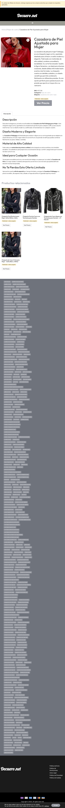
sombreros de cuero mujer (22, 306)
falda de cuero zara (25, 489)
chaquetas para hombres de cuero (10, 562)
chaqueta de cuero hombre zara (9, 644)
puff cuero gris (16, 374)
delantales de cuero (16, 494)
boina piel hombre (7, 737)
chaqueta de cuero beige (8, 652)
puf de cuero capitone (27, 379)
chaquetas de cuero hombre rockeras (10, 594)
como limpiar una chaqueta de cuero (22, 517)
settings (47, 806)
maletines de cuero (7, 444)
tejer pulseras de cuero (8, 301)
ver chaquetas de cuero (25, 289)
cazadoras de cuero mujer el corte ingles (11, 672)
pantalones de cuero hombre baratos (10, 399)
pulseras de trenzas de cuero (9, 356)
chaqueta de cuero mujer (21, 639)
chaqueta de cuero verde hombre (20, 624)
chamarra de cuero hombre (9, 662)
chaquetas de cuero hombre (24, 599)
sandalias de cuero (20, 341)
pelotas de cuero (23, 391)
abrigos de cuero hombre (8, 750)
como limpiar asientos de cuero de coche (11, 532)
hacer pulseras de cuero (15, 479)
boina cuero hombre (18, 742)
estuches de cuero (7, 494)
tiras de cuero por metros (8, 299)
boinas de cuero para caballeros (22, 732)
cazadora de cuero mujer (8, 687)
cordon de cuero (21, 507)
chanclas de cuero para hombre (9, 654)
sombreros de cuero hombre (9, 309)
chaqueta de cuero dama (8, 649)
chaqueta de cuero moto (22, 642)
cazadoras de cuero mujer (24, 672)
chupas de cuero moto (8, 552)
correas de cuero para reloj (9, 499)
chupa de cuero (7, 557)
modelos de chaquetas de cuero (9, 429)
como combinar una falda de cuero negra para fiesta (13, 534)
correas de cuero (18, 499)
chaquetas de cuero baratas (23, 617)
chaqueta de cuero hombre (22, 644)
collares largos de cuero (19, 542)
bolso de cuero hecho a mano (9, 727)
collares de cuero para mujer (9, 544)
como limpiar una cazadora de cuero (10, 519)
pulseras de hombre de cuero (21, 356)
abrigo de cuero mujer (19, 750)
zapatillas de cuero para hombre (17, 281)
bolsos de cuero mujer (8, 717)
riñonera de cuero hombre (17, 354)
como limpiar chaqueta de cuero (9, 527)
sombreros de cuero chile (20, 314)
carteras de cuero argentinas (9, 702)
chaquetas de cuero (18, 619)
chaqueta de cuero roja (22, 629)
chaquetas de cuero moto (8, 589)
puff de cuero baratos (8, 374)
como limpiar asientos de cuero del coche (11, 529)
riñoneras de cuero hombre (22, 349)
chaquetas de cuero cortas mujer (21, 607)
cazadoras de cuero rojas (48, 95)
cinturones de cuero (19, 547)
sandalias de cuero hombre (9, 339)
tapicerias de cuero (17, 301)
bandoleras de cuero (7, 745)
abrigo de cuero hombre (8, 752)
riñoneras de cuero (7, 354)
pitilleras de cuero (7, 391)
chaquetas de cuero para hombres (23, 574)
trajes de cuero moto (17, 296)
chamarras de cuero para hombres (19, 657)
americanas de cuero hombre (9, 747)
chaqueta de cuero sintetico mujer (10, 629)
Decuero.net (27, 15)
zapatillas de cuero (7, 284)
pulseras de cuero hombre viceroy (20, 361)
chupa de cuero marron (27, 554)
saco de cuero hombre (20, 344)
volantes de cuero (7, 289)
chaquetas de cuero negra (22, 582)
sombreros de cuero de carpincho (22, 309)
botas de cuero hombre (8, 712)
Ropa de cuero (12, 30)
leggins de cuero (16, 464)
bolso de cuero (19, 727)
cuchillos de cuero (14, 497)
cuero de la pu (6, 497)
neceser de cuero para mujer (9, 409)
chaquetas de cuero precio (19, 569)
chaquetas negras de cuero (9, 564)
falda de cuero (25, 492)
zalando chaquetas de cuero (9, 286)
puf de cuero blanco (7, 381)
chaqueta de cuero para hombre (23, 634)
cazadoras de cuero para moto (9, 667)
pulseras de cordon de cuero (9, 369)
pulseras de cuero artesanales (9, 366)
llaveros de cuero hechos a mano (10, 454)
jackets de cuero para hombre (9, 469)
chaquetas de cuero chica (20, 609)
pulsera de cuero (18, 371)
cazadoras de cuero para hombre (22, 667)
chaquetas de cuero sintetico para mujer (22, 567)
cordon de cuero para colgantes (22, 504)
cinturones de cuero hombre (9, 547)
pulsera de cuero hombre (8, 371)
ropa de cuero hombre (19, 346)
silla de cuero (6, 334)
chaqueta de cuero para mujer (20, 632)
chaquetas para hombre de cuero (24, 562)
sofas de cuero (28, 326)
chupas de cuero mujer (25, 549)
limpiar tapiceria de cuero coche (9, 459)
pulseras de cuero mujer (8, 361)
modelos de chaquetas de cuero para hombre (12, 424)
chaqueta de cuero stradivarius (20, 627)
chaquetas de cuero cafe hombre (23, 612)
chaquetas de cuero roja (8, 569)
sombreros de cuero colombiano (23, 311)
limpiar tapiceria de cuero (22, 459)
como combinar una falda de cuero (10, 539)
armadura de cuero (26, 745)
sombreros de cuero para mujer (22, 304)
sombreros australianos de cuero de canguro (21, 319)
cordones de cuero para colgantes (21, 502)
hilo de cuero (6, 479)
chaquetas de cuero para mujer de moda (11, 572)
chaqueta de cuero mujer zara (9, 639)
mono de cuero (16, 419)
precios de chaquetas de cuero (25, 389)
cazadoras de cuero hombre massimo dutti (11, 677)
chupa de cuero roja (7, 554)
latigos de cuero (24, 464)
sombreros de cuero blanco (9, 316)
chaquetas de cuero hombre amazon (10, 599)
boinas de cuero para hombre (9, 732)
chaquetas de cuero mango (9, 592)
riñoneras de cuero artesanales (23, 351)
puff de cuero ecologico (27, 371)
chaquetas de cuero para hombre (10, 577)
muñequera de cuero (8, 414)
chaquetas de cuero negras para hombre (11, 579)
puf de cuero (15, 381)
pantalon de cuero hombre (19, 404)
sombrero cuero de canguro (9, 326)
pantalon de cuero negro (18, 401)
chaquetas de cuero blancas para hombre (11, 614)
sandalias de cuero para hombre (9, 336)
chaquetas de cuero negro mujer (23, 577)
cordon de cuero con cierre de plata (10, 507)
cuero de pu (24, 494)
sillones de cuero (14, 329)
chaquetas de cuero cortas (9, 609)
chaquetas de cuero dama (8, 607)
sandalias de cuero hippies (20, 339)
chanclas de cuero (7, 657)
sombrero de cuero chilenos (21, 321)
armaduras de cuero (17, 745)
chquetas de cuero (28, 557)
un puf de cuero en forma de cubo (23, 294)
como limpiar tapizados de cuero (24, 519)
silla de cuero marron (17, 331)
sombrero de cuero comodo (9, 321)
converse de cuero (18, 509)
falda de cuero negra (7, 492)
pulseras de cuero (20, 366)
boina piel (14, 737)
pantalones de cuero (7, 401)
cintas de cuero (7, 549)
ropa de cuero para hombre (9, 346)
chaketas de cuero (27, 662)
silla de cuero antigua (26, 331)
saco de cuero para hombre (9, 344)
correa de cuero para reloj (8, 502)
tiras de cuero (17, 299)
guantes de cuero (7, 484)
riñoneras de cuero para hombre (9, 349)
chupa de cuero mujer (17, 554)
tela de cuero (24, 299)
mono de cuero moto (8, 419)
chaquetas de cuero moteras (20, 589)
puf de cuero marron (7, 379)
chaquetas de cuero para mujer (25, 572)
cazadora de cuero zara (17, 682)
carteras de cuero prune (8, 697)
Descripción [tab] (7, 114)
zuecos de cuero (7, 281)
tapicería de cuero (26, 301)
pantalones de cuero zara (8, 394)
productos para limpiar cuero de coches (11, 389)
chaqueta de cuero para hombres (10, 634)
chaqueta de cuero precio (8, 632)
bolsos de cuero (19, 722)
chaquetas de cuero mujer (22, 587)
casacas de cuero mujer (16, 692)
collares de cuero (19, 544)
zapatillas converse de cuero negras (19, 284)
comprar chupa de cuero (20, 512)
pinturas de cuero (16, 391)
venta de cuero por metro (8, 291)
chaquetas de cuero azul (8, 619)
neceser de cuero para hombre (21, 409)
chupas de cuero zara (15, 549)
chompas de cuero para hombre (9, 559)
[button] (32, 22)
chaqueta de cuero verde (8, 627)
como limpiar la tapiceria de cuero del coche (11, 524)
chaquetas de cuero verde (8, 567)
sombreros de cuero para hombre (10, 306)
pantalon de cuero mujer (8, 404)
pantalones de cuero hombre (24, 399)
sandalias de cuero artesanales (9, 341)
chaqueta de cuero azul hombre (20, 652)
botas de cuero (17, 712)
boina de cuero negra (27, 737)
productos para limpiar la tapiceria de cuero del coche (13, 386)
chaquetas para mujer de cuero (23, 559)
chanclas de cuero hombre (21, 654)
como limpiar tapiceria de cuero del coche (11, 522)
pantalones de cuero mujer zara (9, 396)
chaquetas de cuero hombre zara (21, 592)
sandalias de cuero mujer (22, 336)
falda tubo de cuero (7, 489)
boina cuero (26, 742)
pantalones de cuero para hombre (21, 394)
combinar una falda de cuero (23, 539)
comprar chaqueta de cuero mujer (10, 514)
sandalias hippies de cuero (15, 334)
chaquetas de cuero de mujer (23, 602)
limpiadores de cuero (8, 464)
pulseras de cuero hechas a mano (21, 364)
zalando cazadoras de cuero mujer (22, 286)
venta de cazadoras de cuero (20, 291)
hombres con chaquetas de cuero (22, 474)
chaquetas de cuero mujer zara (9, 584)
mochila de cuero (16, 439)
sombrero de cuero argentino (22, 324)
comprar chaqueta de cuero (23, 514)
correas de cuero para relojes (25, 497)
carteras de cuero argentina (21, 702)
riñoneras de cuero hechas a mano (10, 351)
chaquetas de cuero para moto (9, 574)
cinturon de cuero (28, 547)
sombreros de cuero (7, 319)
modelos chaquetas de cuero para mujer (11, 434)
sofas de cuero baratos (20, 326)
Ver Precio (43, 103)
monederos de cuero (24, 419)
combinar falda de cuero (8, 542)
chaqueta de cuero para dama (9, 637)
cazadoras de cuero (7, 682)
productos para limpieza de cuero (10, 384)
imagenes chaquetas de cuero (9, 474)
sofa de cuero (6, 329)
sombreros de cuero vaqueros (9, 304)
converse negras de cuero (8, 509)
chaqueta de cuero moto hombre (10, 642)
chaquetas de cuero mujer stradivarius (23, 584)
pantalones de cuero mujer (21, 396)
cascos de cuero (7, 692)
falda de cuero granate (17, 492)
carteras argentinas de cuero (9, 707)
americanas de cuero (20, 747)
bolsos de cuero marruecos (19, 717)
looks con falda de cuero (17, 449)
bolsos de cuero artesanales (9, 722)
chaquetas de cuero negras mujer (10, 582)
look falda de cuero (26, 449)
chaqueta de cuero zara (8, 624)
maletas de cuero (7, 449)
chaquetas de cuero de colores (22, 604)
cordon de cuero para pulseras (9, 504)
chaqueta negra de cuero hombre (10, 622)
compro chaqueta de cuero (9, 512)
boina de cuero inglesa (17, 740)
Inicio (4, 30)
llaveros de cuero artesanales (23, 454)
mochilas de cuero (7, 439)
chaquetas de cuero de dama (9, 604)
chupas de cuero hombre (18, 552)
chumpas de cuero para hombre (17, 557)
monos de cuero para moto (18, 414)
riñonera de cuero (27, 354)
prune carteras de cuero (24, 381)
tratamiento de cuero (8, 296)
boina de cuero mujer (8, 740)
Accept (56, 805)
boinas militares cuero (27, 727)
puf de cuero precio (7, 376)
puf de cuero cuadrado (17, 379)
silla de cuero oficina (7, 331)
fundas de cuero (15, 484)
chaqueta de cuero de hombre (21, 647)
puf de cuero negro (16, 376)
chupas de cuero (28, 552)
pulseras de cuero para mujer (24, 359)
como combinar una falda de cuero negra (11, 537)
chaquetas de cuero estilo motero (10, 602)
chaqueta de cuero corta (19, 649)
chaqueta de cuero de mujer (9, 647)
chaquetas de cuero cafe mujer (9, 612)
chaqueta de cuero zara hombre (23, 622)
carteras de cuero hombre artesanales (21, 697)
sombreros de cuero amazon (21, 316)
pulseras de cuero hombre (8, 364)
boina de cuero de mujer (8, 742)
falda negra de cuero (16, 489)
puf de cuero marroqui (25, 376)
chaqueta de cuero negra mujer (22, 637)
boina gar (19, 737)
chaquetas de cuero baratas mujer (10, 617)
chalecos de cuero (19, 662)
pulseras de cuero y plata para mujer (10, 359)
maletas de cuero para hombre (18, 444)
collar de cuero (26, 544)
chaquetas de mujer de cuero (21, 564)
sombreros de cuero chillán (9, 314)
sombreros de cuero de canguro (9, 311)
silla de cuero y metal (22, 329)
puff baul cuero (23, 374)
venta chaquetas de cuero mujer (9, 294)
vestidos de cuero (16, 289)
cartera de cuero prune (20, 707)
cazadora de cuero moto (19, 687)
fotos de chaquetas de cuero (25, 484)
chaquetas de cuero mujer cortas (10, 587)
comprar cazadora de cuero (9, 517)
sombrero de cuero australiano (9, 324)
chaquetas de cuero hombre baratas (10, 597)
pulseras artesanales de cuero (21, 369)
